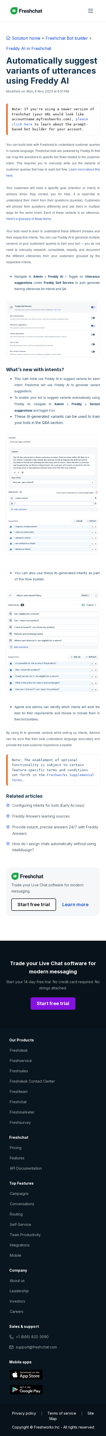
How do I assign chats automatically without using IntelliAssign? (54, 847)
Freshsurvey (20, 1122)
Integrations (20, 1245)
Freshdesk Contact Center (32, 1081)
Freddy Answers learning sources (41, 816)
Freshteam (19, 1091)
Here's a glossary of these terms (28, 218)
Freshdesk (19, 1050)
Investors (17, 1301)
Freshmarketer (22, 1112)
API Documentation (26, 1168)
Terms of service (61, 1413)
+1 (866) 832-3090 (32, 1337)
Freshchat (18, 1102)
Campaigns (19, 1193)
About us (17, 1280)
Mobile (15, 1255)
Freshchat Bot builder (67, 38)
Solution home (25, 38)
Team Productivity (25, 1235)
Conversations (22, 1204)
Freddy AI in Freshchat (28, 48)
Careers (16, 1311)
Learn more (75, 904)
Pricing (15, 1147)
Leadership (19, 1291)
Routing (16, 1214)
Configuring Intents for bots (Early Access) (48, 805)
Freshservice (21, 1060)
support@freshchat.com (36, 1347)
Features (17, 1158)
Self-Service (20, 1224)
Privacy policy (24, 1413)
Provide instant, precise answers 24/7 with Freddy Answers (55, 830)
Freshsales (19, 1071)
